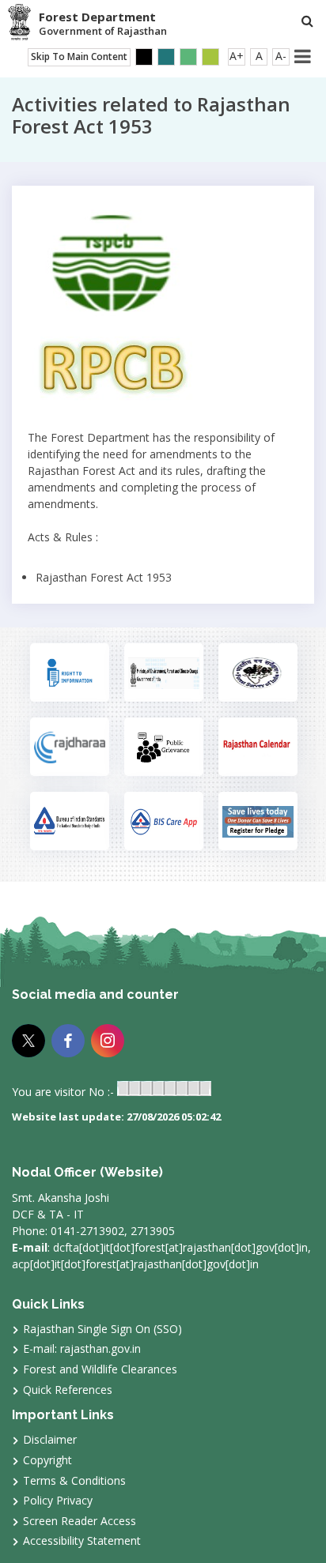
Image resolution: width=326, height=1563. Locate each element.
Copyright (47, 1459)
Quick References (67, 1389)
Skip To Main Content (79, 56)
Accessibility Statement (82, 1540)
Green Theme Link (188, 57)
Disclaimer (50, 1439)
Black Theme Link (144, 57)
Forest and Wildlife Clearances (100, 1369)
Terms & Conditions (74, 1480)
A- (280, 55)
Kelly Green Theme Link (210, 57)
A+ (236, 55)
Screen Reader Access (79, 1520)
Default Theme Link (166, 57)
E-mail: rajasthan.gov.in (82, 1348)
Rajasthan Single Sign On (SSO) (102, 1328)
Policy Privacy (58, 1500)
